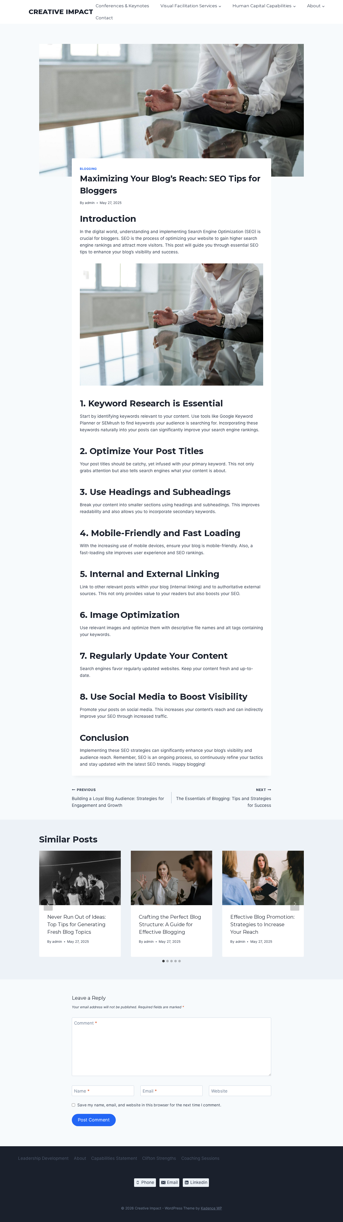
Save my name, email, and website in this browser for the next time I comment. (149, 1105)
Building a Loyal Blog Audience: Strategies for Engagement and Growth (118, 798)
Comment (85, 1023)
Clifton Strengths (159, 1158)
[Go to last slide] (48, 904)
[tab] (163, 961)
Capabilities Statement (114, 1158)
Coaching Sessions (200, 1158)
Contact (104, 17)
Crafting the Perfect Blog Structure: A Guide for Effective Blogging (170, 924)
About (80, 1158)
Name (82, 1091)
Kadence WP (211, 1208)
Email (150, 1091)
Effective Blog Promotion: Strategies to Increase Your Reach (262, 924)
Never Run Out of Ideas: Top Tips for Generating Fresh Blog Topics (76, 924)
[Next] (294, 904)
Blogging (88, 169)
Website (219, 1091)
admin (90, 203)
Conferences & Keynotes (122, 5)
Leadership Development (43, 1158)
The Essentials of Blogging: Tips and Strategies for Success (223, 798)
